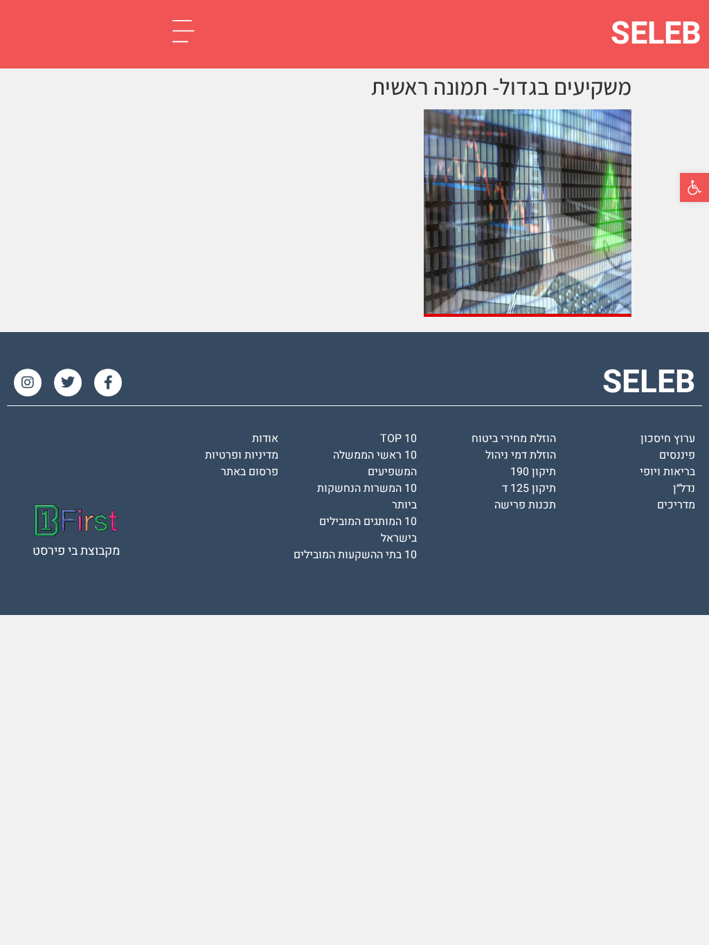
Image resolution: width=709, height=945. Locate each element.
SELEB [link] (656, 34)
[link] (694, 187)
